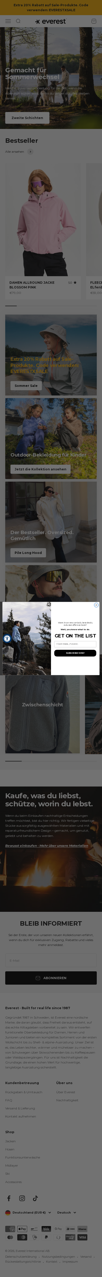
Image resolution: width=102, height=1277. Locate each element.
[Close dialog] (96, 605)
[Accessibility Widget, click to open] (7, 638)
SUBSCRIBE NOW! (75, 653)
